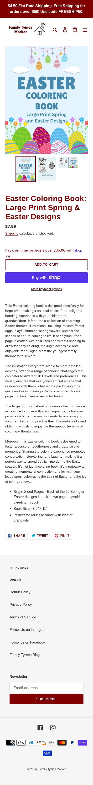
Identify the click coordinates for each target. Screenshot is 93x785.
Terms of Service (23, 617)
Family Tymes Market (52, 769)
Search (15, 579)
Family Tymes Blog (25, 655)
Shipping (11, 233)
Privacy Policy (21, 604)
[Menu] (85, 29)
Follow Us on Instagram (28, 630)
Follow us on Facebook (28, 642)
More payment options (46, 289)
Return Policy (20, 592)
